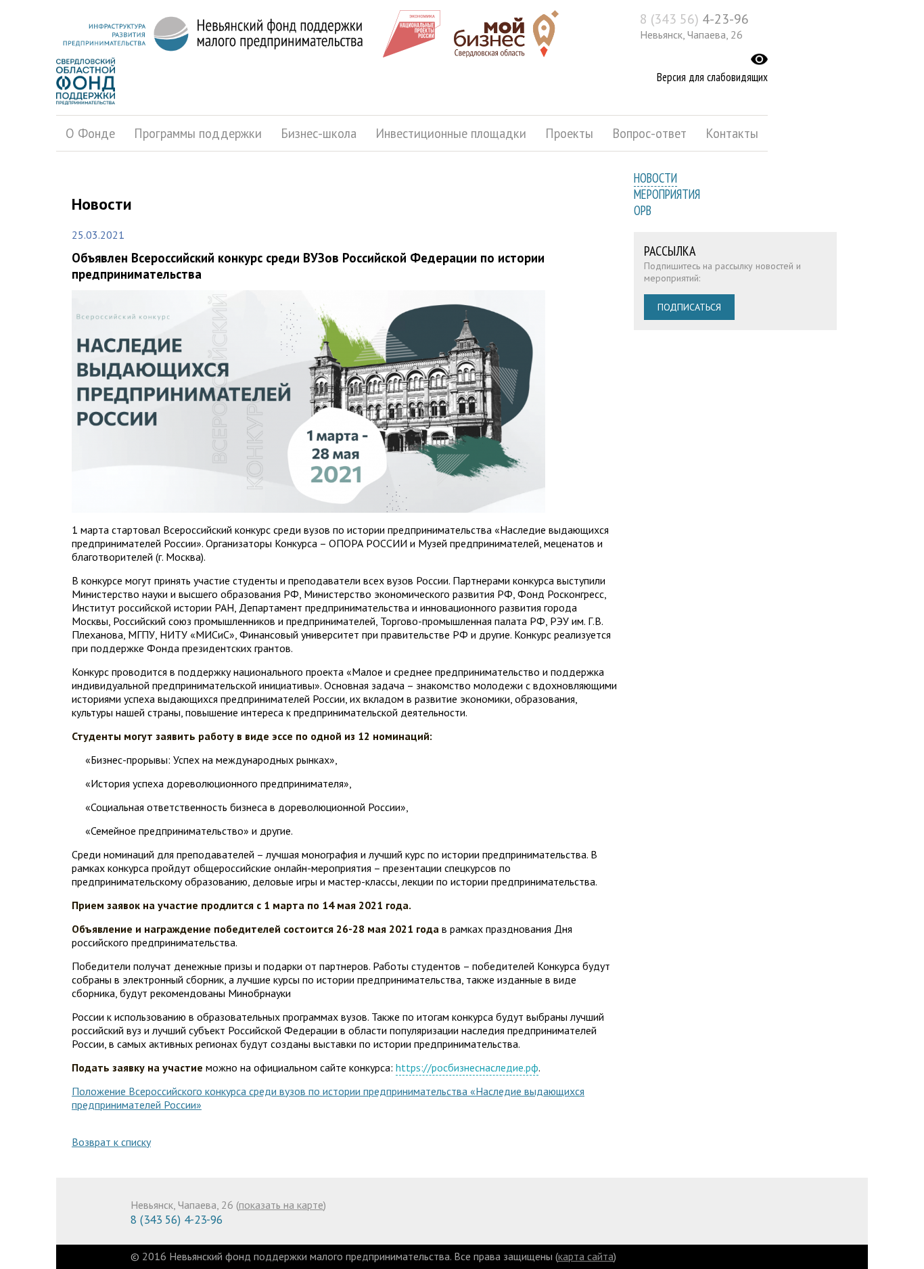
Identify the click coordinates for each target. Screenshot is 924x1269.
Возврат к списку (111, 1142)
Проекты (569, 133)
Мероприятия (667, 194)
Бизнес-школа (318, 133)
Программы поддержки (198, 133)
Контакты (732, 133)
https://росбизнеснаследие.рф (467, 1067)
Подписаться (689, 307)
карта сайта (586, 1256)
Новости (655, 178)
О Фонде (90, 133)
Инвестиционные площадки (450, 133)
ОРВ (642, 210)
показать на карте (281, 1205)
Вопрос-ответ (649, 133)
